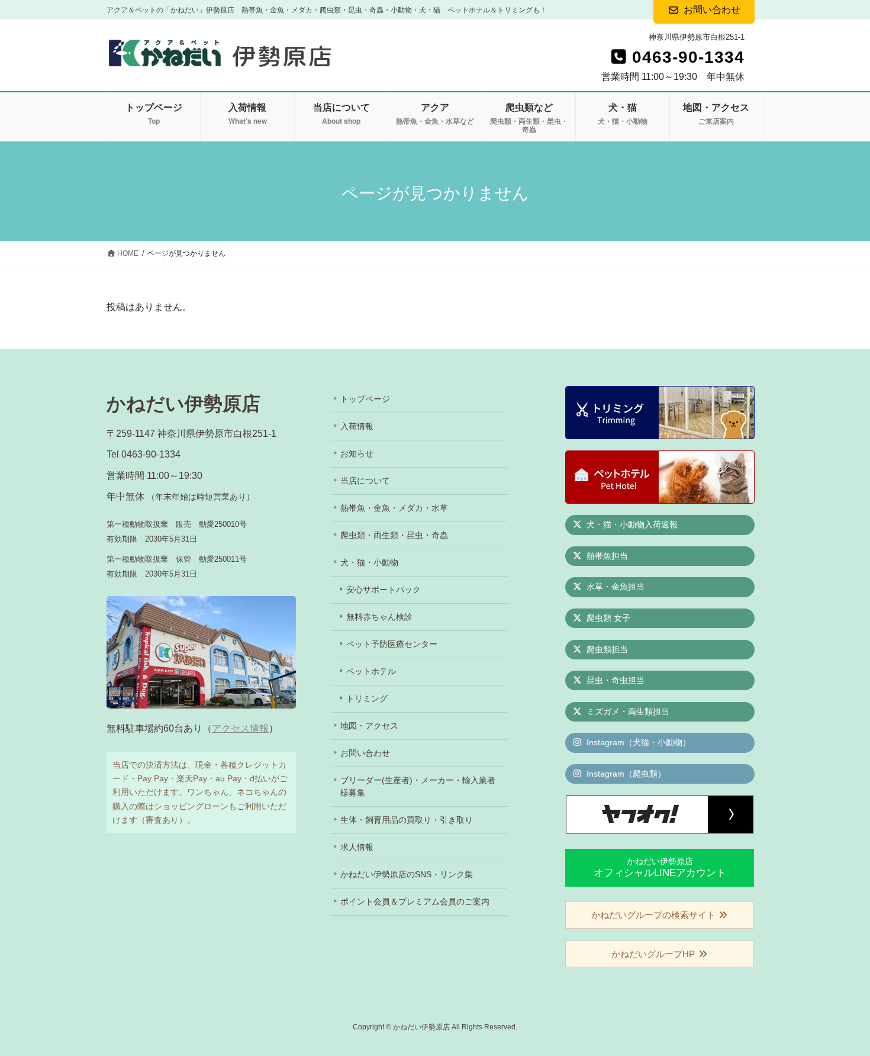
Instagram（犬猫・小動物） (637, 742)
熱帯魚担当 (606, 556)
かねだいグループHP (654, 954)
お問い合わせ (365, 753)
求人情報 (356, 847)
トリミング (367, 698)
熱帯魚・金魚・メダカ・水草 (394, 508)
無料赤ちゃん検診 (379, 617)
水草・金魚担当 (614, 586)
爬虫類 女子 (607, 618)
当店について (365, 480)
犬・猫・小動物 (369, 562)
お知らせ (356, 453)
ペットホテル (371, 671)
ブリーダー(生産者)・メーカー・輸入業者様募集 (417, 786)
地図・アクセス (369, 725)
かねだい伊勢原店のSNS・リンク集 (406, 874)
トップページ (365, 399)
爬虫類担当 (606, 649)
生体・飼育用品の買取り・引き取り (406, 820)
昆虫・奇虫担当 (614, 680)
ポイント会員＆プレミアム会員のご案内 (414, 901)
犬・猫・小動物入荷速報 (631, 524)
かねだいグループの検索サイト (654, 915)
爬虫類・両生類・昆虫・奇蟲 (394, 535)
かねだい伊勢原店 (660, 867)
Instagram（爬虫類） (625, 773)
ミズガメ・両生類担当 (626, 711)
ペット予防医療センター (391, 644)
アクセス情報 (240, 728)
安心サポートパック (383, 589)
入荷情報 (356, 426)
